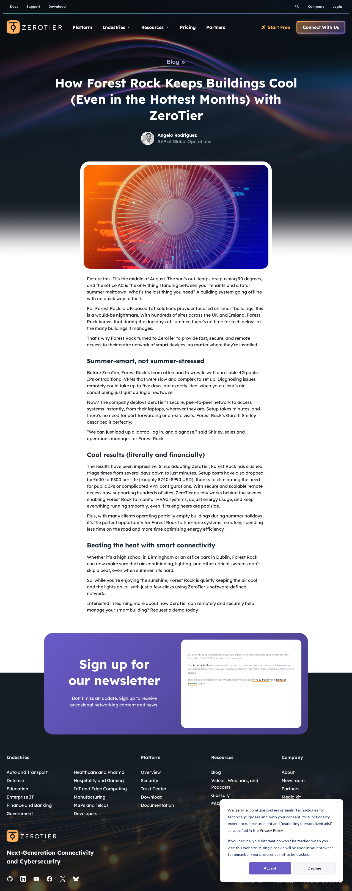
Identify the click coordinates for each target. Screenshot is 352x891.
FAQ (215, 803)
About (288, 772)
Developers (85, 813)
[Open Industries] (129, 27)
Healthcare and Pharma (99, 772)
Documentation (157, 805)
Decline (314, 868)
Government (20, 813)
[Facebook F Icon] (49, 879)
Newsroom (293, 780)
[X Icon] (62, 879)
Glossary (220, 795)
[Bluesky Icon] (76, 879)
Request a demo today (174, 610)
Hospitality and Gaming (99, 780)
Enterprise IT (20, 797)
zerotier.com (246, 810)
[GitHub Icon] (10, 879)
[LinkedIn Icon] (23, 879)
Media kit (291, 797)
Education (17, 788)
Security (149, 780)
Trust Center (153, 788)
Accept (270, 868)
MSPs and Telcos (91, 805)
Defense (15, 780)
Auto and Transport (27, 772)
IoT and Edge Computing (100, 788)
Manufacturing (89, 797)
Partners (290, 788)
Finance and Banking (29, 805)
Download (152, 797)
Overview (151, 772)
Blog (216, 772)
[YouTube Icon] (36, 879)
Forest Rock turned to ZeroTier (143, 338)
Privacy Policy (271, 830)
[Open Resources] (167, 27)
